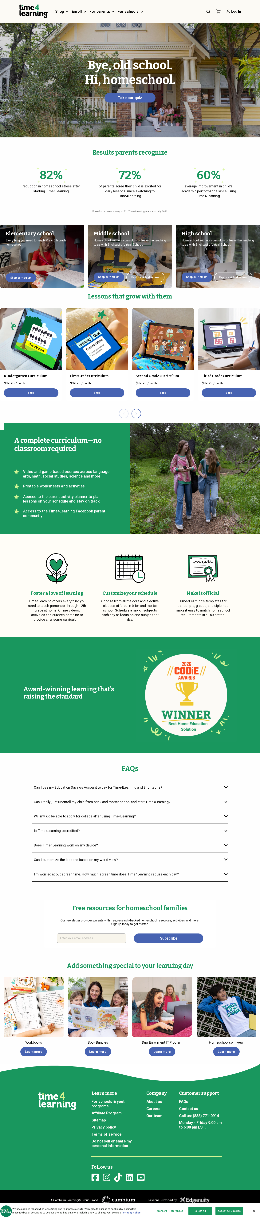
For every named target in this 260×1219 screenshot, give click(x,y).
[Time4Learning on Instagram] (106, 1177)
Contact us (188, 1108)
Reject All (200, 1210)
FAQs (183, 1101)
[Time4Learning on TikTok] (118, 1177)
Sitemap (99, 1120)
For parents (100, 11)
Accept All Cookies (229, 1210)
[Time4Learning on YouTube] (141, 1177)
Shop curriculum (21, 277)
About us (154, 1101)
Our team (154, 1115)
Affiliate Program (107, 1113)
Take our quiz (130, 97)
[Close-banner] (254, 1211)
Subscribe (168, 938)
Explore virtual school (145, 277)
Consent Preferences (170, 1210)
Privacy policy (104, 1127)
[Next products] (136, 413)
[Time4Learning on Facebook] (95, 1177)
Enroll (77, 11)
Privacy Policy (131, 1212)
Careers (153, 1108)
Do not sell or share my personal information (112, 1143)
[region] (130, 1211)
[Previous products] (123, 413)
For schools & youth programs (109, 1103)
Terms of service (106, 1134)
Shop (60, 11)
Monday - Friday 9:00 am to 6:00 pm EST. (200, 1124)
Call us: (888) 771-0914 (199, 1115)
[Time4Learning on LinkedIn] (129, 1177)
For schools (129, 11)
